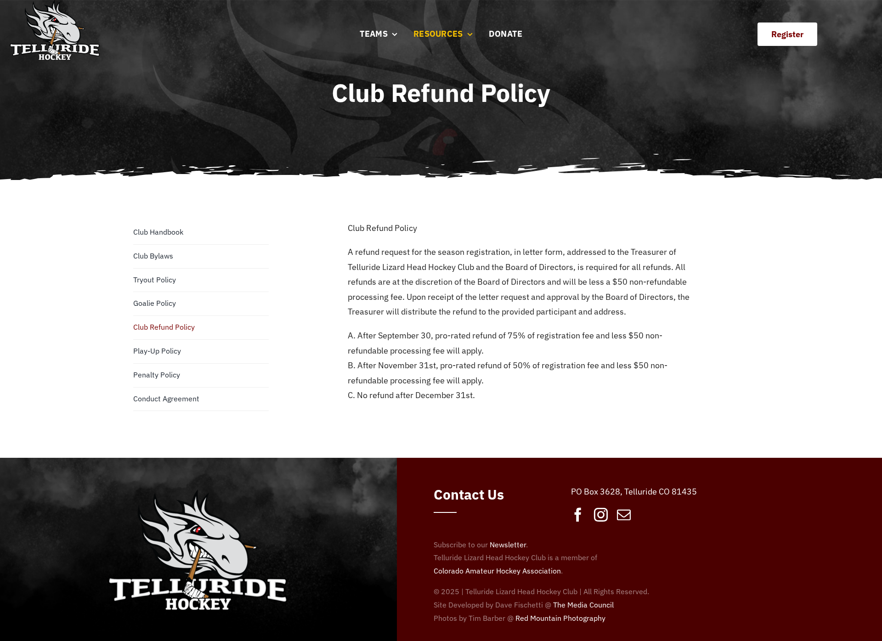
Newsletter (508, 544)
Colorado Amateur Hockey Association (497, 570)
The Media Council (583, 604)
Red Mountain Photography (560, 618)
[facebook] (578, 515)
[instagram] (601, 515)
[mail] (624, 515)
